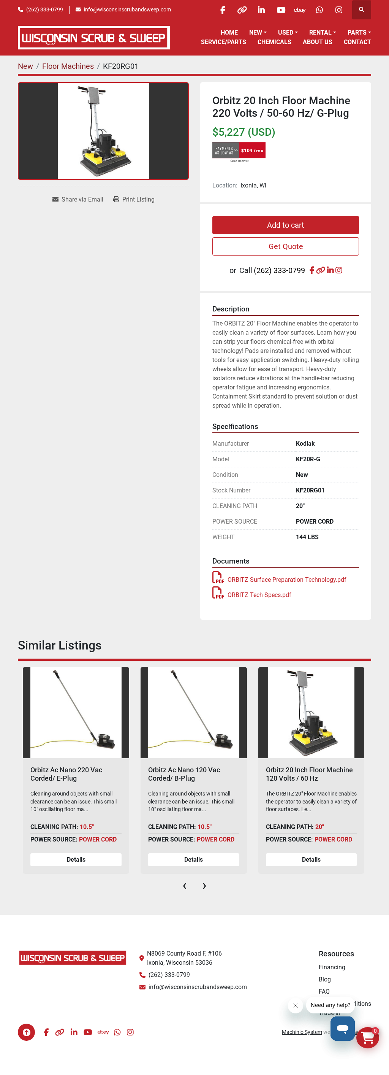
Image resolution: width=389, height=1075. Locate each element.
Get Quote (286, 246)
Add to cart (285, 225)
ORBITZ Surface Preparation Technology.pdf (287, 579)
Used (285, 32)
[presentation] (184, 885)
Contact (357, 42)
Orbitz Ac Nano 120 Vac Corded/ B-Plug (184, 774)
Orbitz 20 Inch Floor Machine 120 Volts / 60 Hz (309, 774)
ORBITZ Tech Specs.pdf (259, 595)
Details (76, 859)
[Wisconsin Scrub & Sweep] (73, 957)
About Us (317, 42)
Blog (325, 979)
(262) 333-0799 (44, 9)
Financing (332, 967)
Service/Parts (223, 42)
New (255, 32)
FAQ (324, 991)
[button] (258, 32)
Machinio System (302, 1032)
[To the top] (26, 1032)
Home (229, 32)
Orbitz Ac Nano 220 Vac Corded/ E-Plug (66, 774)
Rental (320, 32)
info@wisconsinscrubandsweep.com (127, 9)
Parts (357, 32)
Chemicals (274, 42)
